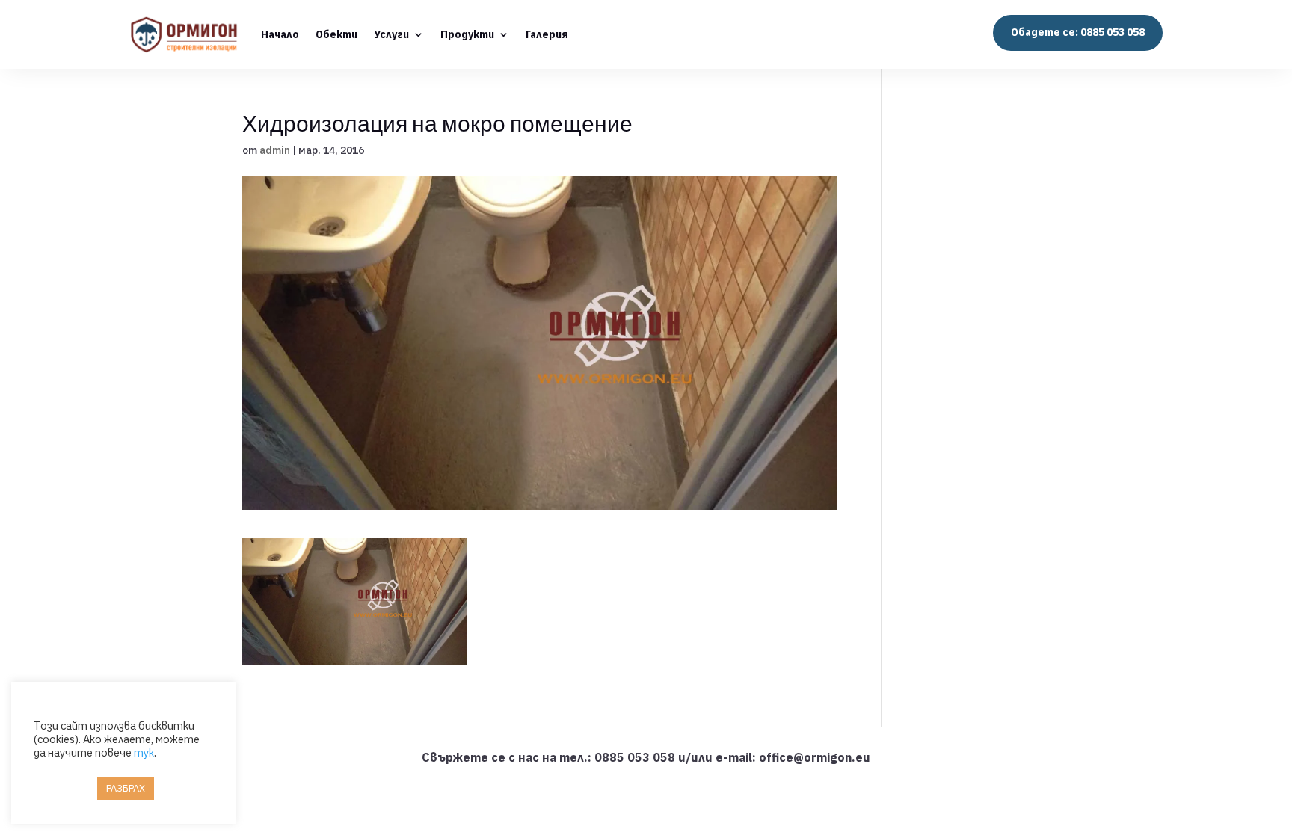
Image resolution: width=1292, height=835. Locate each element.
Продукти (467, 34)
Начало (280, 34)
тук (144, 752)
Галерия (547, 34)
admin (274, 150)
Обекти (336, 34)
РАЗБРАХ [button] (125, 788)
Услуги (391, 34)
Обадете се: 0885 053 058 (1078, 32)
